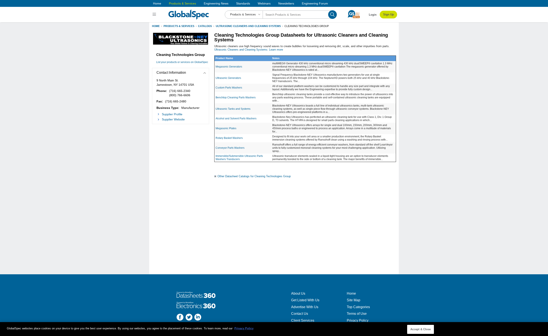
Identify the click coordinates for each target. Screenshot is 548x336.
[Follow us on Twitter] (189, 318)
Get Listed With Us (305, 300)
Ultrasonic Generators (228, 78)
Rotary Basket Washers (229, 138)
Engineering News (216, 3)
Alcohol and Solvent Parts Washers (236, 118)
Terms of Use (357, 313)
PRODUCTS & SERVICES (179, 26)
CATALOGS (205, 26)
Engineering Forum (315, 3)
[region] (274, 329)
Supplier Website (173, 119)
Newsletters (286, 3)
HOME (156, 26)
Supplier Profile (172, 114)
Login (373, 14)
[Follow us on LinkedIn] (197, 318)
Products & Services (182, 3)
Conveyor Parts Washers (230, 147)
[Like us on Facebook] (180, 318)
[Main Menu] (155, 14)
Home (157, 3)
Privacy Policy (357, 320)
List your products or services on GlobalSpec (182, 62)
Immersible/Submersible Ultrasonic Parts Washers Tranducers (239, 157)
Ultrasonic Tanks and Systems (233, 108)
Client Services (302, 320)
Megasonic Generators (229, 66)
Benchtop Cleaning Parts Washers (236, 97)
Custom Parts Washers (229, 87)
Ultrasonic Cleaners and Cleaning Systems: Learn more (248, 49)
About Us (298, 293)
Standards (243, 3)
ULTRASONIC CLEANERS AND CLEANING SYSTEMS (248, 26)
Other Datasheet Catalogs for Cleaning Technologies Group (254, 176)
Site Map (353, 300)
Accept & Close (420, 329)
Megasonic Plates (226, 128)
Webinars (264, 3)
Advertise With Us (304, 307)
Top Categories (358, 307)
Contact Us (299, 313)
